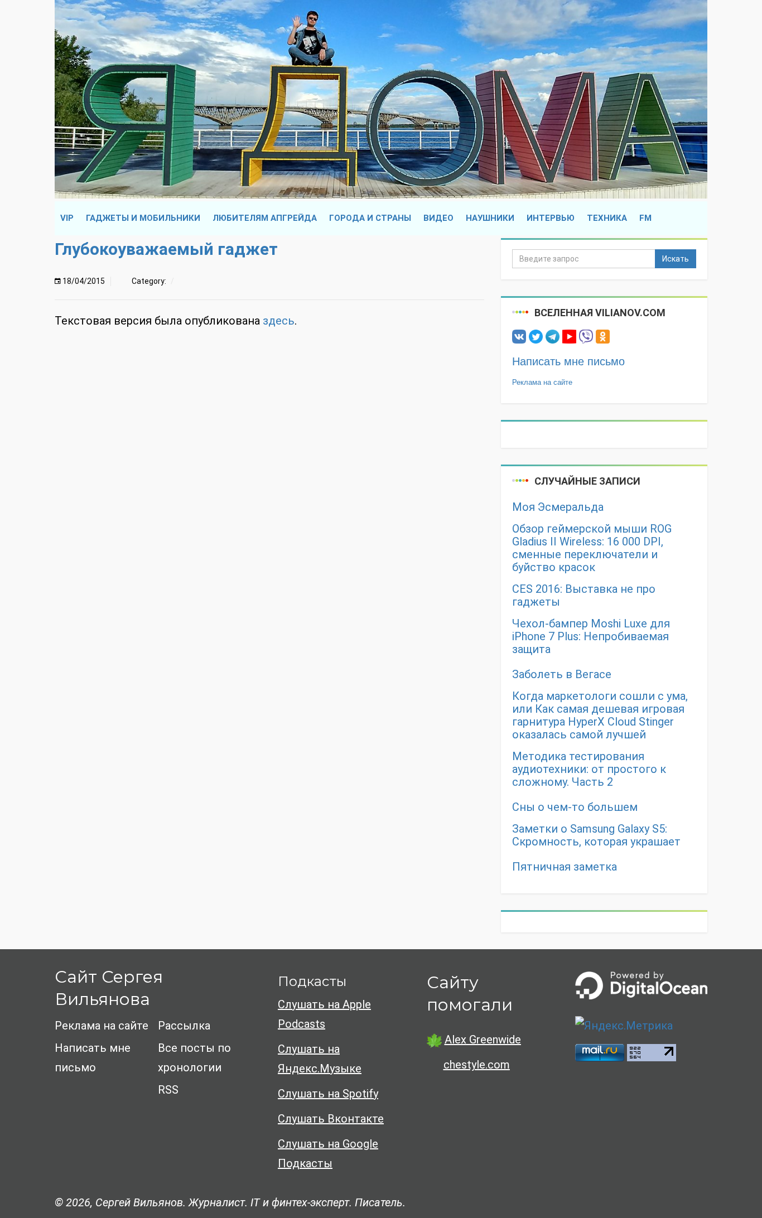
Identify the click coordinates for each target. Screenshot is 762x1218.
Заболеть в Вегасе (561, 674)
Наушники (490, 218)
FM (645, 218)
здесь (279, 320)
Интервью (551, 218)
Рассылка (184, 1025)
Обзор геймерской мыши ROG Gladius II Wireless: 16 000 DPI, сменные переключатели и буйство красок (592, 548)
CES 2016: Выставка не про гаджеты (583, 595)
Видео (438, 218)
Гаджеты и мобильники (143, 218)
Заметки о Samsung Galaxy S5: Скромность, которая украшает (596, 835)
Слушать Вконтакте (331, 1118)
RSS (168, 1089)
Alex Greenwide (483, 1039)
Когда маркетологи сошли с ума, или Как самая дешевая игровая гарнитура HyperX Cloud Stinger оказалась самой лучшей (600, 715)
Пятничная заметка (564, 867)
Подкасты (312, 981)
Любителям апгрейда (265, 218)
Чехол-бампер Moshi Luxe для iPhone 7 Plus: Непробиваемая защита (591, 636)
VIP (67, 218)
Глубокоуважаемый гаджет (166, 249)
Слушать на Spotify (328, 1093)
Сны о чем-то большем (575, 807)
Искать (675, 258)
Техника (607, 218)
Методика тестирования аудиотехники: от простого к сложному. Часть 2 (589, 769)
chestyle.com (476, 1064)
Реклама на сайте (542, 382)
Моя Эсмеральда (558, 507)
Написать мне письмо (568, 361)
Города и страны (370, 218)
